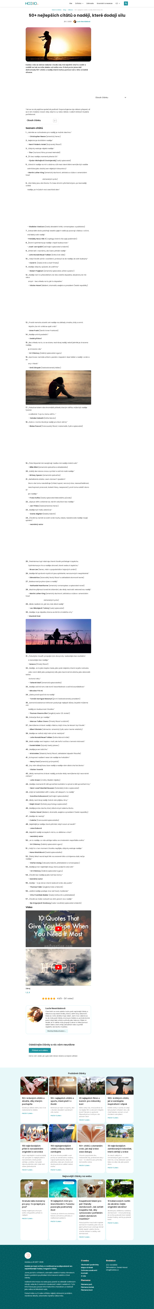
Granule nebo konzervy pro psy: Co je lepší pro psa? (33, 1204)
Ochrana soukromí (89, 1270)
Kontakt (84, 1273)
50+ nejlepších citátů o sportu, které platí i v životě (62, 1101)
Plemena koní (87, 1290)
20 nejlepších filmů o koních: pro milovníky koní (90, 1101)
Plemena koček (87, 1287)
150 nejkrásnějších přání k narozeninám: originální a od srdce (32, 1148)
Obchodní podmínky (90, 1265)
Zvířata (78, 3)
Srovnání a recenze (104, 3)
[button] (126, 3)
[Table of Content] (55, 120)
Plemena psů (86, 1284)
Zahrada (90, 3)
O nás (83, 1276)
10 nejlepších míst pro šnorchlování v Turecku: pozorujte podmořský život (63, 1205)
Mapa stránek (87, 1268)
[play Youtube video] (58, 928)
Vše (70, 3)
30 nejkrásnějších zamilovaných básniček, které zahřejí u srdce (120, 1148)
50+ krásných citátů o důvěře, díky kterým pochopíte (33, 1101)
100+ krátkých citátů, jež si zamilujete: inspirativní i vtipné (118, 1101)
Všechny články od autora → (56, 1031)
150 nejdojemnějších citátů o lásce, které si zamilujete (62, 1148)
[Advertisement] (58, 91)
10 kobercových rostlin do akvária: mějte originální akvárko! (119, 1204)
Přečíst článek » (27, 1113)
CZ (117, 3)
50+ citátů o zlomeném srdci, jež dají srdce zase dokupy (91, 1148)
